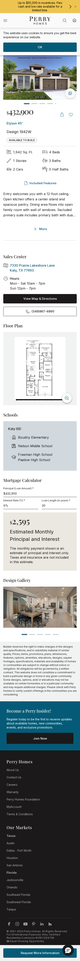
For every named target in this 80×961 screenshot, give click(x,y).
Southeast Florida (18, 894)
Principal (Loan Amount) (18, 488)
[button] (68, 950)
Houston (12, 858)
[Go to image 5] (55, 104)
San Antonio (15, 865)
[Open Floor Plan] (40, 368)
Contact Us (14, 777)
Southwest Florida (19, 902)
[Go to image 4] (50, 104)
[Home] (40, 20)
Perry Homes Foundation (23, 799)
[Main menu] (5, 20)
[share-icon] (61, 114)
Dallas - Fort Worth (19, 850)
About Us (13, 770)
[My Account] (74, 20)
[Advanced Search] (64, 20)
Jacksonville (15, 880)
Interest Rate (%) (14, 500)
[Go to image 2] (34, 104)
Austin (11, 843)
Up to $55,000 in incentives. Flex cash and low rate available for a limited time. (40, 6)
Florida (12, 872)
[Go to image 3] (42, 104)
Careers (12, 784)
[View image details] (70, 93)
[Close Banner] (75, 6)
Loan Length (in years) (56, 500)
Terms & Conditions (20, 814)
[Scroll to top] (68, 935)
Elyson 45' (15, 123)
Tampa (11, 909)
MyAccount (14, 806)
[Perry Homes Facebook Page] (9, 924)
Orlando (12, 887)
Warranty (13, 792)
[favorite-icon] (71, 114)
